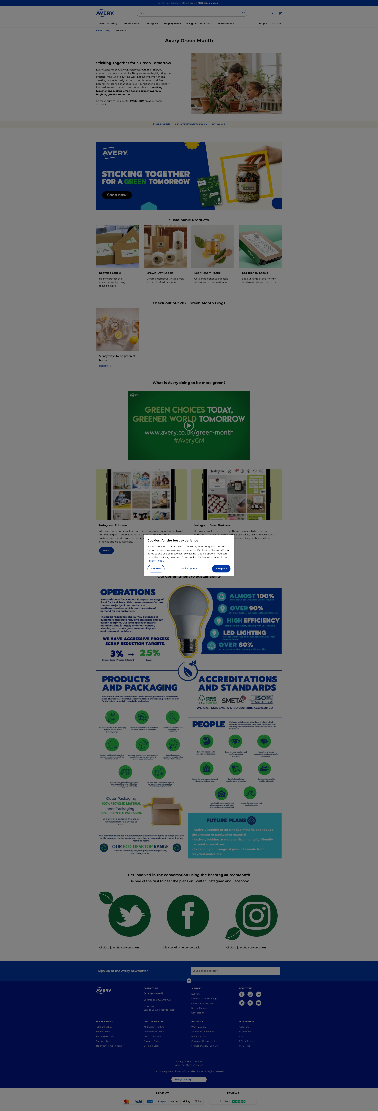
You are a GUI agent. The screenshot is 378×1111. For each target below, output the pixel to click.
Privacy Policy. (156, 560)
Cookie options (189, 568)
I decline (156, 568)
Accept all (221, 568)
